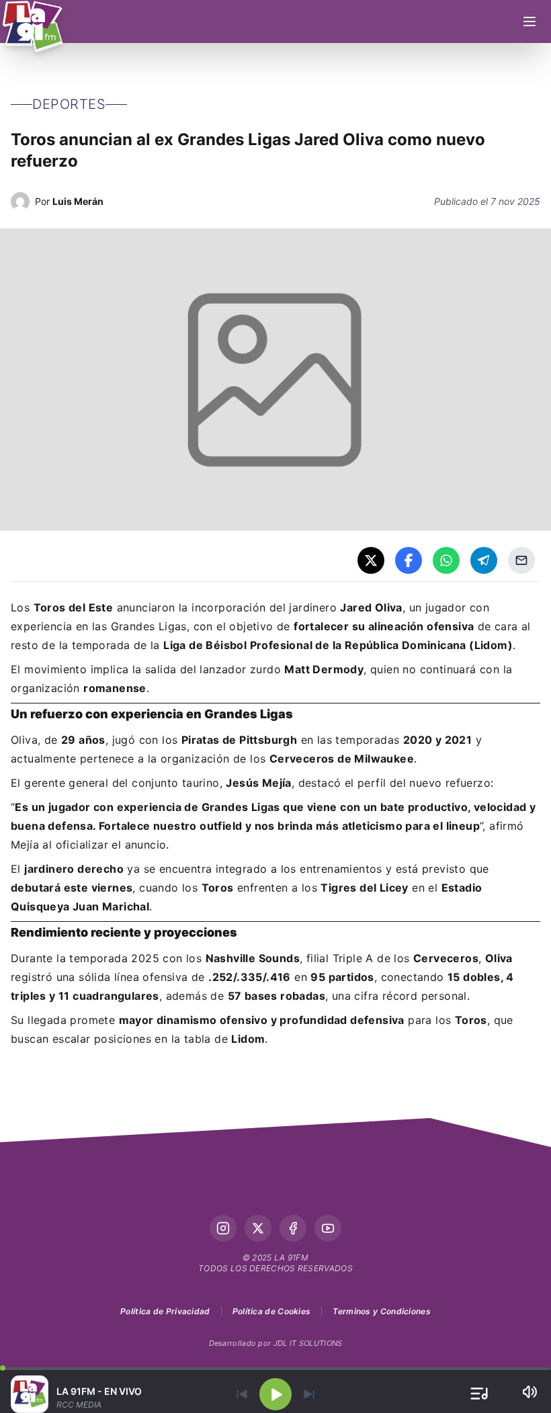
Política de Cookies (271, 1311)
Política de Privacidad (165, 1311)
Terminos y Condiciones (382, 1311)
